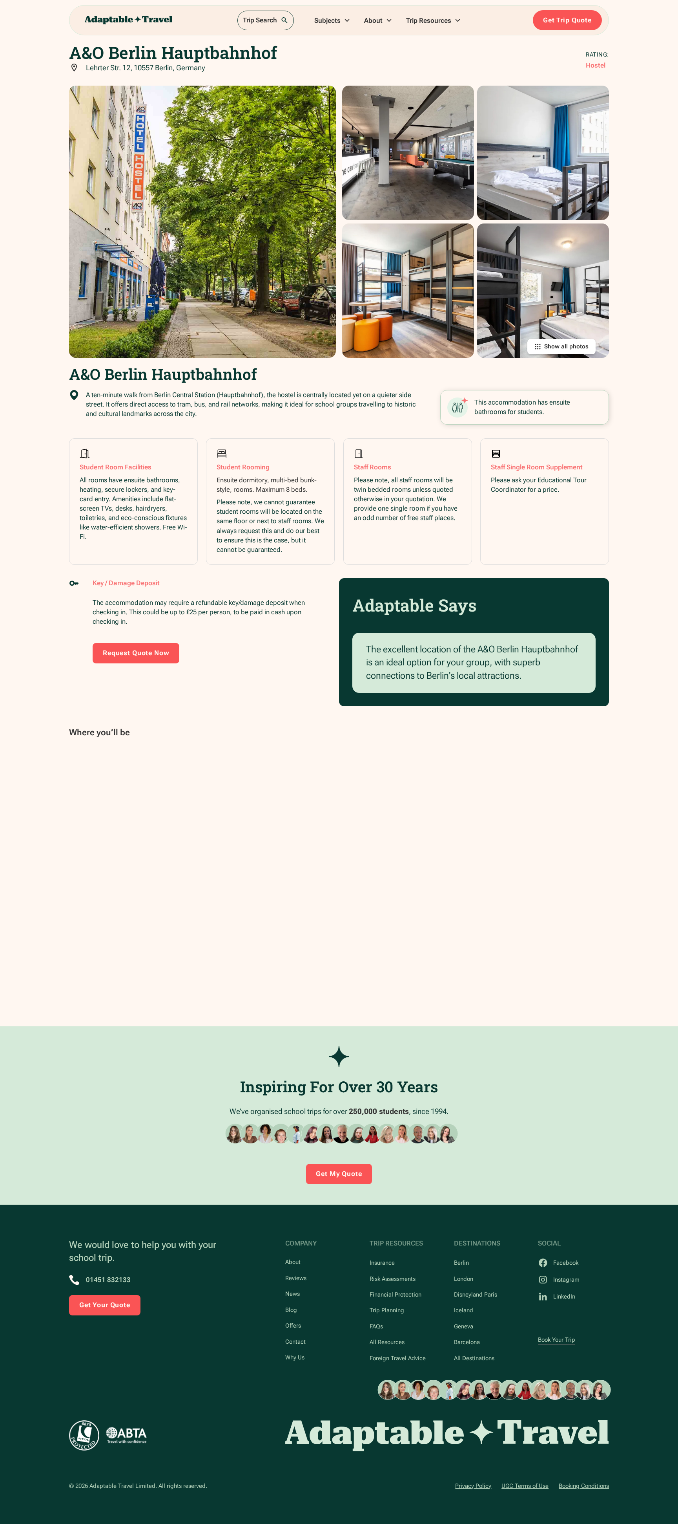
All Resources (387, 1342)
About (293, 1262)
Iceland (463, 1310)
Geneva (463, 1326)
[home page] (447, 1435)
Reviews (295, 1278)
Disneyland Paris (475, 1294)
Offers (293, 1325)
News (292, 1293)
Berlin (461, 1262)
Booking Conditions (584, 1485)
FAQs (376, 1326)
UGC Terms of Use (525, 1485)
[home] (129, 20)
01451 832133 (108, 1280)
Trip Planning (387, 1310)
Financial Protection (395, 1294)
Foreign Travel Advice (398, 1358)
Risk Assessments (393, 1278)
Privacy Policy (473, 1485)
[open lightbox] (202, 221)
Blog (291, 1309)
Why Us (294, 1357)
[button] (332, 20)
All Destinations (474, 1358)
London (463, 1278)
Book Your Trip (556, 1339)
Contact (295, 1341)
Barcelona (467, 1342)
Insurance (382, 1262)
